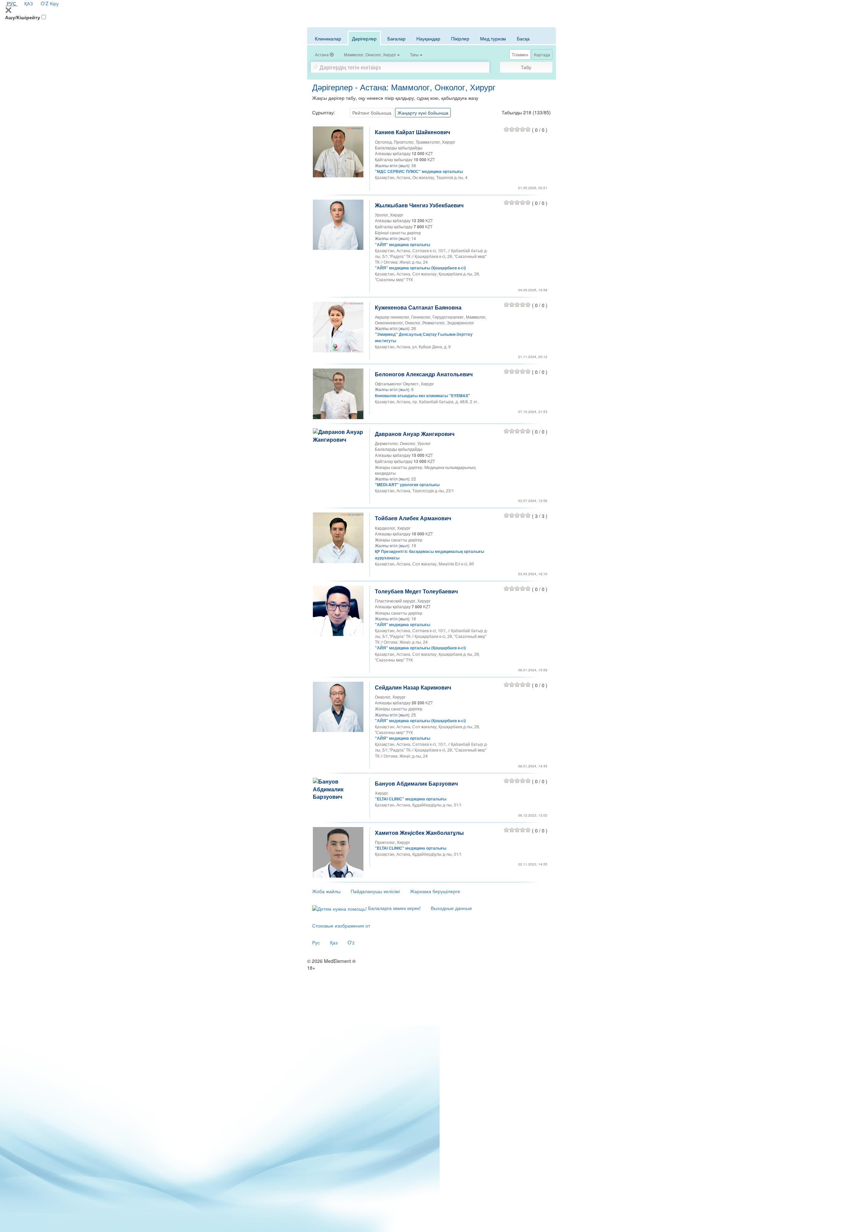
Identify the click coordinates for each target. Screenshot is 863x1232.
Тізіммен (520, 54)
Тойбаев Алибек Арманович (413, 518)
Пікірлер (460, 38)
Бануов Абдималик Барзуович (416, 783)
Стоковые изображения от (341, 925)
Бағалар (396, 38)
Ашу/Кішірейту (22, 17)
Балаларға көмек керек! (394, 908)
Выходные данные (451, 908)
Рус (316, 942)
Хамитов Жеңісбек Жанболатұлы (419, 833)
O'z (351, 942)
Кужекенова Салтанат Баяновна (418, 307)
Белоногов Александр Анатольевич (424, 374)
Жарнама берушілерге (435, 891)
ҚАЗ (28, 3)
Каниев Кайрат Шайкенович (412, 132)
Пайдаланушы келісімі (375, 891)
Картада (542, 54)
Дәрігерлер (364, 38)
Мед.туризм (493, 38)
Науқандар (428, 38)
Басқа (523, 38)
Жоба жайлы (326, 891)
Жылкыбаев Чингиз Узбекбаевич (419, 205)
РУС (11, 3)
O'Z (44, 3)
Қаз (333, 942)
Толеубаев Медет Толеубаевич (416, 591)
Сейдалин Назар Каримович (413, 687)
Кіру (54, 3)
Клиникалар (328, 38)
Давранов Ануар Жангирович (414, 434)
